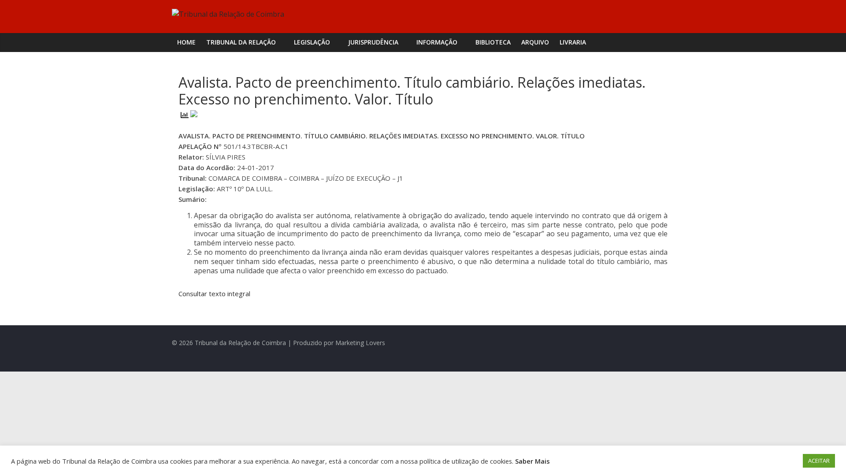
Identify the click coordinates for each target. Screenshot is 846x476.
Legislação (312, 42)
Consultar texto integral (214, 293)
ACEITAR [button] (819, 461)
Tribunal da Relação (241, 42)
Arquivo (535, 42)
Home (186, 42)
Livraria (573, 42)
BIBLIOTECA (493, 42)
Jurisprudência (373, 42)
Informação (436, 42)
